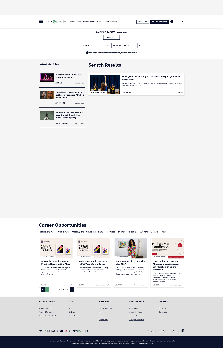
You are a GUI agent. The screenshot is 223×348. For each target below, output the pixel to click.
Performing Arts (47, 231)
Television (110, 231)
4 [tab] (59, 290)
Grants (101, 316)
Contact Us (163, 312)
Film (100, 231)
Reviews (72, 312)
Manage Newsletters (136, 320)
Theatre (165, 231)
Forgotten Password (136, 316)
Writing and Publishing (84, 231)
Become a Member (159, 21)
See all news (122, 32)
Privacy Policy (151, 331)
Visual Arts (64, 231)
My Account (133, 308)
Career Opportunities (62, 225)
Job (100, 312)
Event (99, 21)
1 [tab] (46, 290)
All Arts (144, 231)
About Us (162, 308)
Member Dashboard (136, 312)
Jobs (79, 21)
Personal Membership (46, 312)
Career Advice (74, 316)
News (72, 21)
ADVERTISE (142, 21)
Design (154, 231)
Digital (121, 231)
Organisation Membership (48, 316)
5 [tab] (63, 290)
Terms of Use (162, 331)
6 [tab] (67, 290)
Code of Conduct (174, 331)
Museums (133, 231)
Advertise (111, 37)
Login (180, 21)
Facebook (183, 330)
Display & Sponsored (106, 308)
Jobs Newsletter (110, 21)
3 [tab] (55, 290)
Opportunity (103, 320)
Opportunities (89, 21)
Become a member (45, 308)
